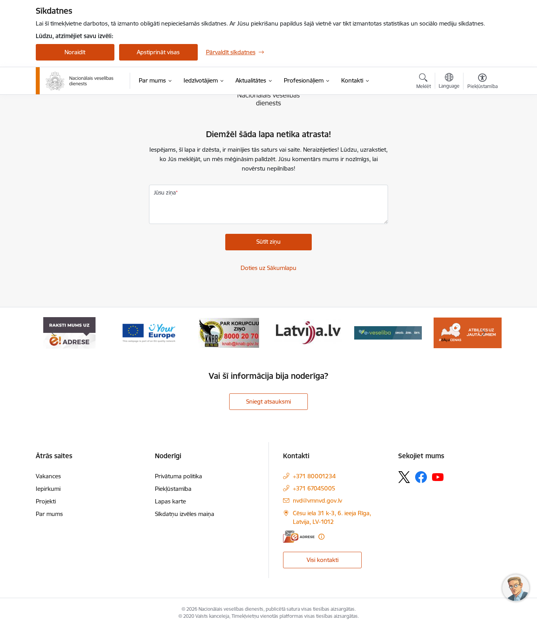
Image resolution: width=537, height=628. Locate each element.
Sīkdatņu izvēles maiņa (184, 514)
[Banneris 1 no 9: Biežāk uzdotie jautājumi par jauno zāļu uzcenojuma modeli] (388, 332)
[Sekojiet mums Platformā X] (404, 477)
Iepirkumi (48, 488)
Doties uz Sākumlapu (268, 268)
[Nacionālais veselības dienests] (80, 81)
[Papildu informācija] (321, 537)
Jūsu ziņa (165, 192)
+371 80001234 (314, 476)
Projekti (46, 501)
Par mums (49, 514)
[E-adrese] (298, 536)
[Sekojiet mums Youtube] (438, 476)
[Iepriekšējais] (54, 333)
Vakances (48, 476)
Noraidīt (74, 52)
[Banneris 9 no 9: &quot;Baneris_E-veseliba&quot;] (308, 332)
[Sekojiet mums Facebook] (421, 477)
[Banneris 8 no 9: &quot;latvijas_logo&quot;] (229, 332)
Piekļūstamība (173, 488)
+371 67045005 (314, 488)
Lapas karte (170, 501)
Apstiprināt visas (158, 52)
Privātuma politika (178, 476)
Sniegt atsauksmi (268, 401)
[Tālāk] (484, 333)
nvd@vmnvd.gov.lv (317, 500)
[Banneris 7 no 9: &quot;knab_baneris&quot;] (149, 332)
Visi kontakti (322, 560)
